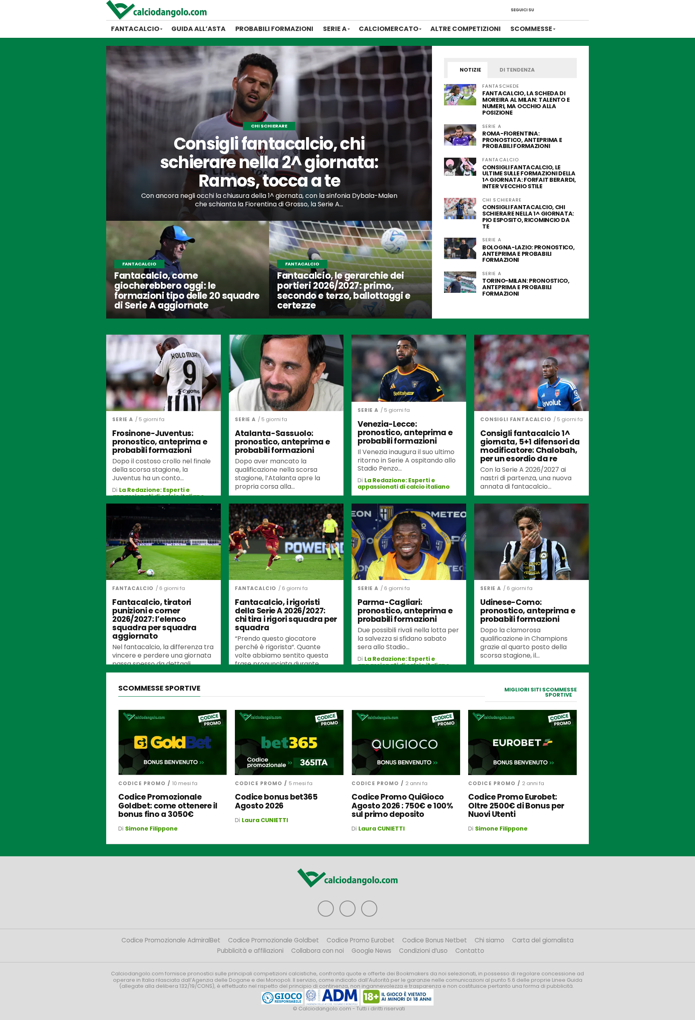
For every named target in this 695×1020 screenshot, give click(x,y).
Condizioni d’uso (423, 950)
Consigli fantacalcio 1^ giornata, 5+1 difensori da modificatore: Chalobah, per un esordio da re (530, 446)
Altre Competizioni (465, 28)
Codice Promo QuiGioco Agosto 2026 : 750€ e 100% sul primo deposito (402, 805)
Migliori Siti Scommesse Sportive (540, 692)
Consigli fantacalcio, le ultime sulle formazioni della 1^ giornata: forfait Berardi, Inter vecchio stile (529, 177)
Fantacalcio (135, 28)
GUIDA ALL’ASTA (198, 28)
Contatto (469, 950)
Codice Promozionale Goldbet (273, 940)
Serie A (335, 28)
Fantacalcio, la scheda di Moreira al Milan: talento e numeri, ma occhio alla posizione (526, 103)
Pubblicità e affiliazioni (250, 950)
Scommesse (531, 28)
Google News (371, 950)
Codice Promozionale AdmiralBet (170, 940)
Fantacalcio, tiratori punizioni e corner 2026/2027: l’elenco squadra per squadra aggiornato (154, 619)
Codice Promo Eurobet (361, 940)
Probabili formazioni (274, 28)
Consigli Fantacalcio (515, 419)
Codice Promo (142, 783)
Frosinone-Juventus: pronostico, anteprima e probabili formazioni (159, 441)
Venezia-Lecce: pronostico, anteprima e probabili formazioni (405, 432)
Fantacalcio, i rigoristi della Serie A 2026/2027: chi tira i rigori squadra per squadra (286, 615)
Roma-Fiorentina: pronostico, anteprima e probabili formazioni (522, 140)
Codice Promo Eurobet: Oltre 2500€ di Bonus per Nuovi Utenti (516, 805)
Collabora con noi (317, 950)
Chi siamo (489, 940)
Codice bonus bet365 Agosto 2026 (276, 801)
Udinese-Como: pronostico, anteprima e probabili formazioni (527, 610)
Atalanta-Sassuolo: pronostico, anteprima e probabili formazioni (282, 441)
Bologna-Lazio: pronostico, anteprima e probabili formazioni (528, 253)
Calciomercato (388, 28)
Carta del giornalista (543, 940)
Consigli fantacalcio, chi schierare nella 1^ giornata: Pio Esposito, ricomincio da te (528, 216)
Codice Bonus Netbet (434, 940)
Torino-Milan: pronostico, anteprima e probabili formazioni (526, 287)
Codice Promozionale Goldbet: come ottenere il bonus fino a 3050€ (167, 805)
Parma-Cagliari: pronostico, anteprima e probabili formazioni (405, 610)
